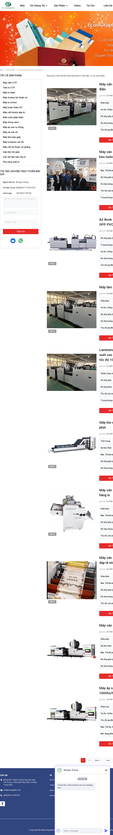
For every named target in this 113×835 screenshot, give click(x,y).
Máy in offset (10, 102)
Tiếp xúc (20, 231)
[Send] (106, 831)
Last (108, 760)
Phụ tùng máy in (11, 162)
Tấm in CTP (9, 87)
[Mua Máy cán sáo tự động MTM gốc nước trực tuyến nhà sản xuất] (71, 648)
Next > (98, 760)
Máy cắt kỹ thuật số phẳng (16, 147)
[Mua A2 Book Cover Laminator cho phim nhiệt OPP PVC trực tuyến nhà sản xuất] (71, 242)
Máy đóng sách (11, 122)
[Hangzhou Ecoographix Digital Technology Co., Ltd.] (8, 5)
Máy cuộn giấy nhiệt (13, 117)
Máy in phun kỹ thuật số (15, 97)
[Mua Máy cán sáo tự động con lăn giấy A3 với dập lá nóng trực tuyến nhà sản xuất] (71, 580)
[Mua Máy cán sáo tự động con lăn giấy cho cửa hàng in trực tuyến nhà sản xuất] (71, 512)
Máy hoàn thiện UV (12, 107)
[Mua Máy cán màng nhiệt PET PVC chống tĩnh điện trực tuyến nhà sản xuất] (71, 106)
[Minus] (106, 770)
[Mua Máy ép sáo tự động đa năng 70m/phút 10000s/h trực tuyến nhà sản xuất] (71, 710)
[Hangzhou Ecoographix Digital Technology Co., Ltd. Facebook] (2, 803)
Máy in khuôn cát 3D (13, 142)
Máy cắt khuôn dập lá (14, 112)
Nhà (1, 70)
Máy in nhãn (9, 92)
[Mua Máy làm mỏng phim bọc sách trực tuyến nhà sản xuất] (71, 309)
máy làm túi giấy (11, 152)
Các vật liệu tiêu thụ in (14, 157)
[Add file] (58, 831)
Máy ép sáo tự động (13, 127)
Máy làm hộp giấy (12, 137)
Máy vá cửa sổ (10, 132)
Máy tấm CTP (10, 82)
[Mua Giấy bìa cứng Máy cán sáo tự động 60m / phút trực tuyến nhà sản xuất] (71, 445)
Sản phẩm (10, 70)
